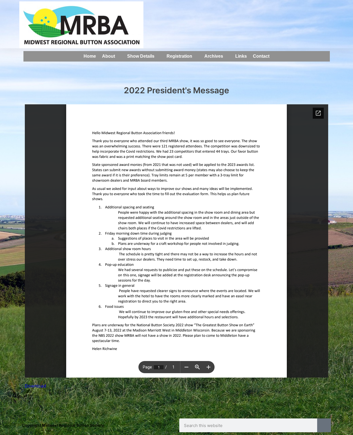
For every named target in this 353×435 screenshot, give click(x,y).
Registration (179, 56)
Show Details (140, 56)
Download (35, 386)
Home (90, 56)
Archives (213, 56)
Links (241, 56)
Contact (261, 56)
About (108, 56)
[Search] (324, 425)
